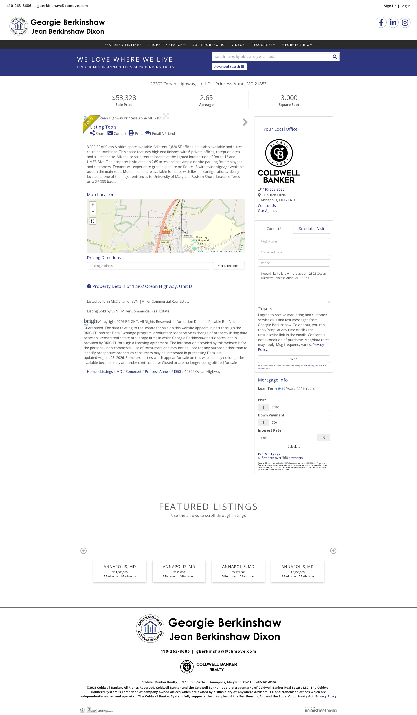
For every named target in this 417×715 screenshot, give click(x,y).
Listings (106, 371)
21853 (176, 371)
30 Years (288, 388)
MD (119, 371)
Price (262, 400)
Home (92, 371)
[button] (335, 56)
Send (293, 359)
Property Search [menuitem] (165, 45)
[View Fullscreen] (92, 221)
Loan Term (267, 388)
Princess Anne (156, 371)
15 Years (307, 388)
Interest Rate (269, 430)
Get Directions (228, 266)
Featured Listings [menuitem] (123, 45)
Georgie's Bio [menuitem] (296, 45)
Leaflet (200, 251)
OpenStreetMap (219, 251)
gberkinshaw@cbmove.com (62, 5)
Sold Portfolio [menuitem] (208, 45)
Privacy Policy (308, 365)
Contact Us (267, 205)
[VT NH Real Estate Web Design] (321, 709)
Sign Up (390, 5)
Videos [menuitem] (238, 45)
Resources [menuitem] (262, 45)
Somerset (133, 371)
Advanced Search (227, 66)
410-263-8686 (19, 5)
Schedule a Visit (311, 228)
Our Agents (267, 210)
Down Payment (271, 415)
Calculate (294, 446)
